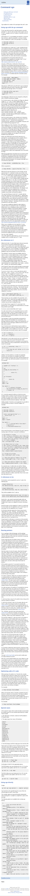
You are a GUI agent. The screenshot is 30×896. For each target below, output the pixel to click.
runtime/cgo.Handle (10, 655)
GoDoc (4, 2)
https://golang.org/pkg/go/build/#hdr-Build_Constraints (13, 222)
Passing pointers (7, 15)
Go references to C (8, 13)
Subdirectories (5, 20)
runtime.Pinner (4, 579)
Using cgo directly (8, 19)
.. (1, 883)
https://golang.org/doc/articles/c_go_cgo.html (11, 62)
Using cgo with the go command (11, 11)
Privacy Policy (19, 892)
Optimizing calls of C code (9, 17)
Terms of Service (11, 892)
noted (7, 888)
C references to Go (8, 14)
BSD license (16, 891)
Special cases (7, 18)
